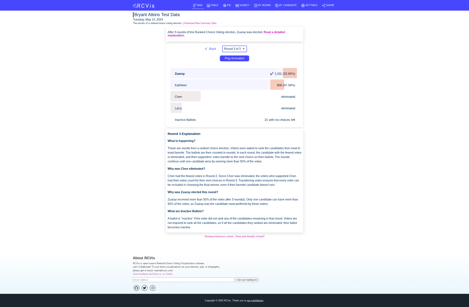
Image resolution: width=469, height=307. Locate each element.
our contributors (255, 300)
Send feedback (141, 274)
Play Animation (234, 58)
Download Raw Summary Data (200, 23)
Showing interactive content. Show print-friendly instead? (234, 236)
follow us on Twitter (162, 274)
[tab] (197, 5)
